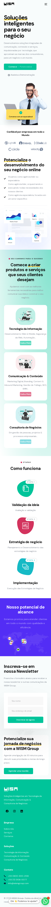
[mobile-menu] (45, 4)
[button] (20, 67)
